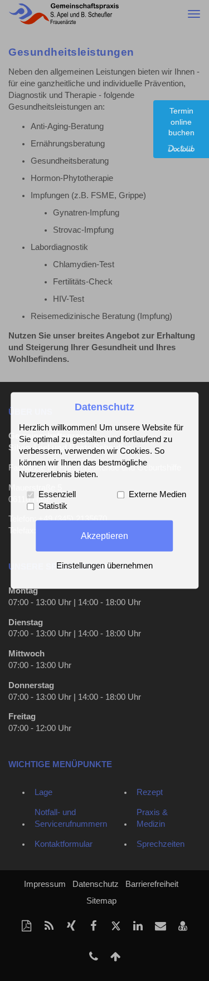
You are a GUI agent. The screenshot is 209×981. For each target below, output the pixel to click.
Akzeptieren (104, 536)
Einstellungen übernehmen (104, 566)
